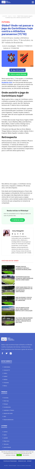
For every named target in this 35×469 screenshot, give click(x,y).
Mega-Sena (6, 441)
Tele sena (6, 444)
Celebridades (7, 367)
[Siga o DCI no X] (6, 353)
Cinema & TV (7, 370)
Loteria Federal (7, 447)
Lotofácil (6, 438)
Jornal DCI (5, 16)
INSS (5, 416)
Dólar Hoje (6, 401)
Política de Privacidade (10, 461)
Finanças (6, 404)
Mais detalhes (26, 455)
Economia (6, 397)
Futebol (14, 16)
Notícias (5, 379)
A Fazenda (6, 382)
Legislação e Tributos (9, 410)
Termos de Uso (22, 461)
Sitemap (29, 461)
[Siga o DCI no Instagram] (11, 354)
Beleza (5, 385)
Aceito (19, 455)
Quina (5, 435)
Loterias (5, 431)
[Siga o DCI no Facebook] (2, 353)
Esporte (10, 16)
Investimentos (7, 407)
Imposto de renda (8, 413)
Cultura (5, 373)
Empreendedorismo (8, 419)
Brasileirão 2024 (7, 82)
